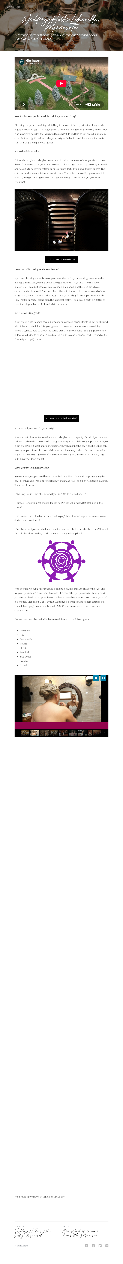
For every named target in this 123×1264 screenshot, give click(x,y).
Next (65, 1226)
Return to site (14, 7)
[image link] (61, 561)
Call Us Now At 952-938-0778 (61, 259)
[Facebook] (86, 1245)
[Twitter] (93, 1245)
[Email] (106, 1245)
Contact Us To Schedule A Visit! (61, 418)
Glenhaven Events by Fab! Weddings (46, 601)
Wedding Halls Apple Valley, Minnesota (33, 1233)
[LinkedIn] (100, 1245)
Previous (20, 1226)
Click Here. (59, 1196)
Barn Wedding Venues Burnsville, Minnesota (80, 1233)
